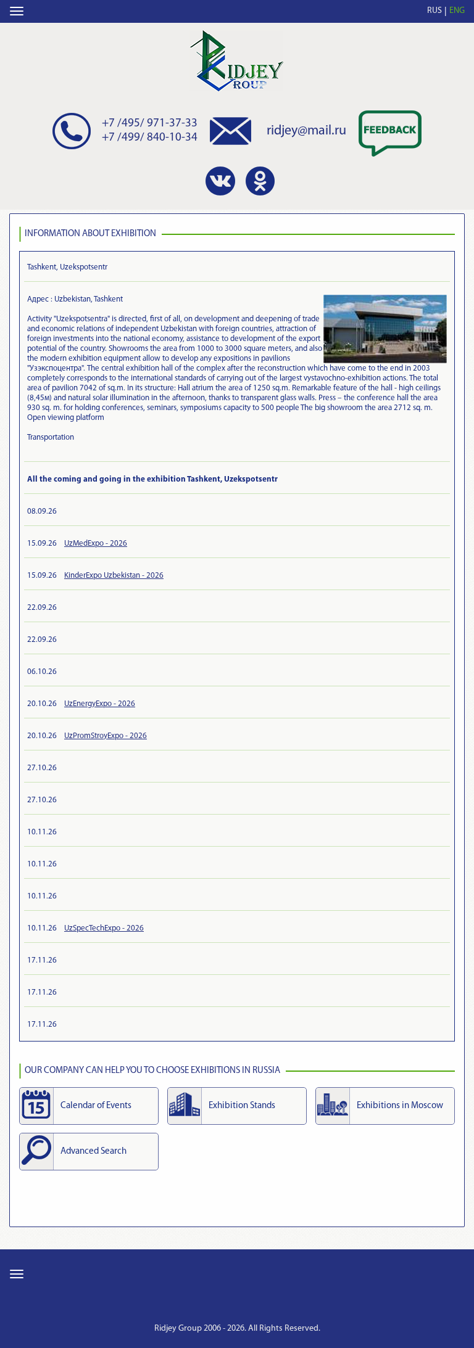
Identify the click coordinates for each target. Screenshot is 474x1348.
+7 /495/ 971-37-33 (150, 123)
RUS (434, 10)
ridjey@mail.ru (306, 131)
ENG (457, 10)
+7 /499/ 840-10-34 (150, 138)
